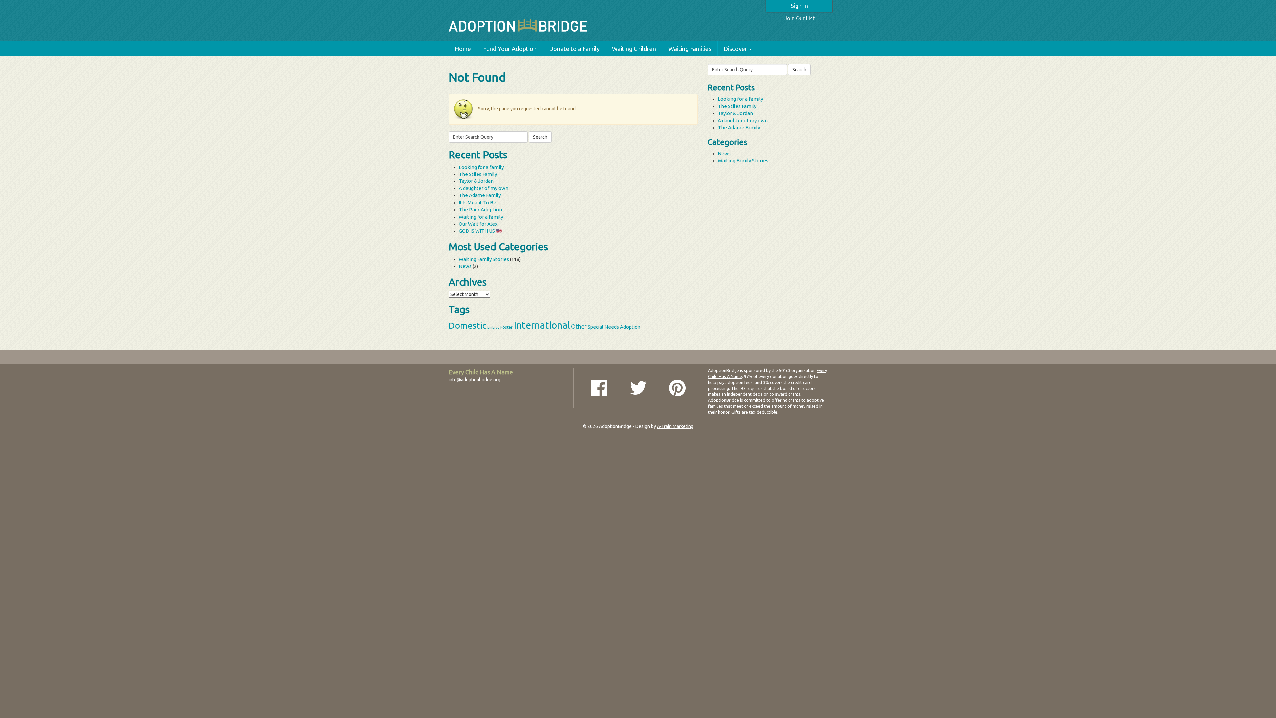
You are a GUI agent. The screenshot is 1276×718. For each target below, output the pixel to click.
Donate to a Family (574, 48)
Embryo (493, 327)
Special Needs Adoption (614, 327)
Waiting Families (689, 48)
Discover (735, 48)
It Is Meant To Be (477, 202)
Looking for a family (481, 167)
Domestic (467, 325)
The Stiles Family (478, 174)
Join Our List (799, 18)
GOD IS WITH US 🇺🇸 (480, 231)
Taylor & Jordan (476, 181)
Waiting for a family (481, 217)
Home (463, 48)
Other (579, 326)
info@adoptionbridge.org (474, 379)
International (542, 325)
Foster (506, 327)
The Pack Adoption (480, 209)
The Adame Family (480, 195)
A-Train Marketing (675, 426)
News (465, 266)
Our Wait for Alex (478, 224)
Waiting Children (634, 48)
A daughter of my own (483, 188)
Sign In (799, 5)
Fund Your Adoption (510, 48)
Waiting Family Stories (484, 259)
